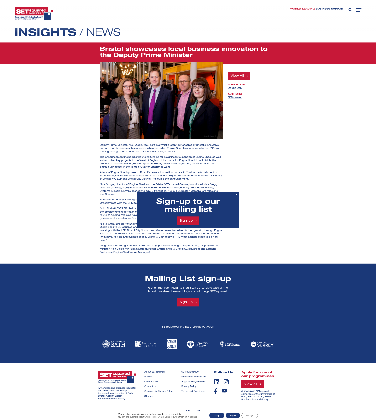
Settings (249, 415)
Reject (233, 415)
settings (193, 417)
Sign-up (186, 220)
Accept (217, 415)
